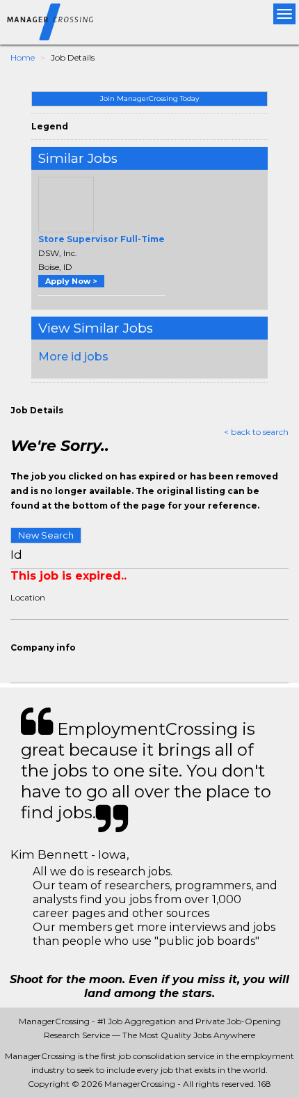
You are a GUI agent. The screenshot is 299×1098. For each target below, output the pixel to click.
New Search (46, 535)
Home (22, 57)
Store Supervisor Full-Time (101, 239)
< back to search (256, 432)
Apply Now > (71, 281)
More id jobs (73, 356)
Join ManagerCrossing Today (149, 98)
